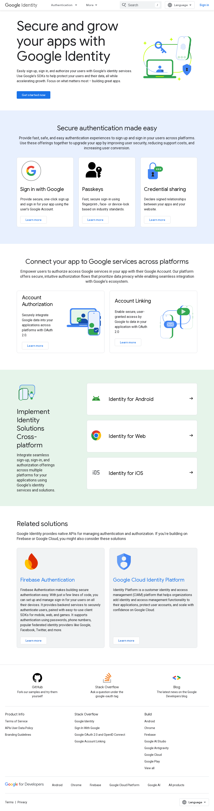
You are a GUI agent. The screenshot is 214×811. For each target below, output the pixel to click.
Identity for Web (127, 436)
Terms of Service (16, 721)
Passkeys (92, 189)
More (90, 5)
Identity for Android (131, 399)
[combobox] (141, 5)
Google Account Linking (90, 741)
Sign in (204, 5)
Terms (9, 802)
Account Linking (133, 301)
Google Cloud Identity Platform (148, 580)
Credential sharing (165, 189)
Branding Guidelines (18, 734)
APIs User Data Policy (19, 728)
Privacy (22, 802)
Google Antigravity (156, 748)
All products (176, 785)
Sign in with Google (42, 189)
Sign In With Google (87, 728)
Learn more (33, 220)
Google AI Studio (155, 741)
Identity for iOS (126, 473)
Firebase (150, 734)
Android (149, 721)
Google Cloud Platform (124, 785)
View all (149, 768)
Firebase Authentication (47, 580)
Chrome (149, 728)
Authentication (61, 5)
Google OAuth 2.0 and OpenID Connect (100, 734)
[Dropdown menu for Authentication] (77, 5)
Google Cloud (153, 754)
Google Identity (84, 721)
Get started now (33, 95)
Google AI (154, 785)
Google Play (152, 761)
